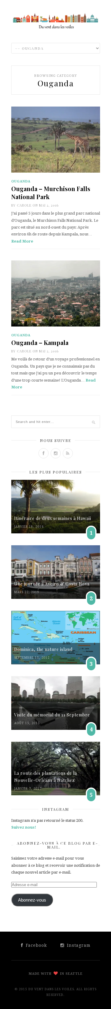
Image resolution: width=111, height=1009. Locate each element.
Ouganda (20, 181)
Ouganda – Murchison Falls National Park (50, 193)
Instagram (78, 945)
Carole (24, 205)
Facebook (35, 945)
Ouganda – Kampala (39, 342)
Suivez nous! (23, 827)
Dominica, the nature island (43, 649)
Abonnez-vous (32, 900)
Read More (22, 241)
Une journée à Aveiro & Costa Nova (52, 584)
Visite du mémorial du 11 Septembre (52, 715)
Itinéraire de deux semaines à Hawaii (52, 518)
